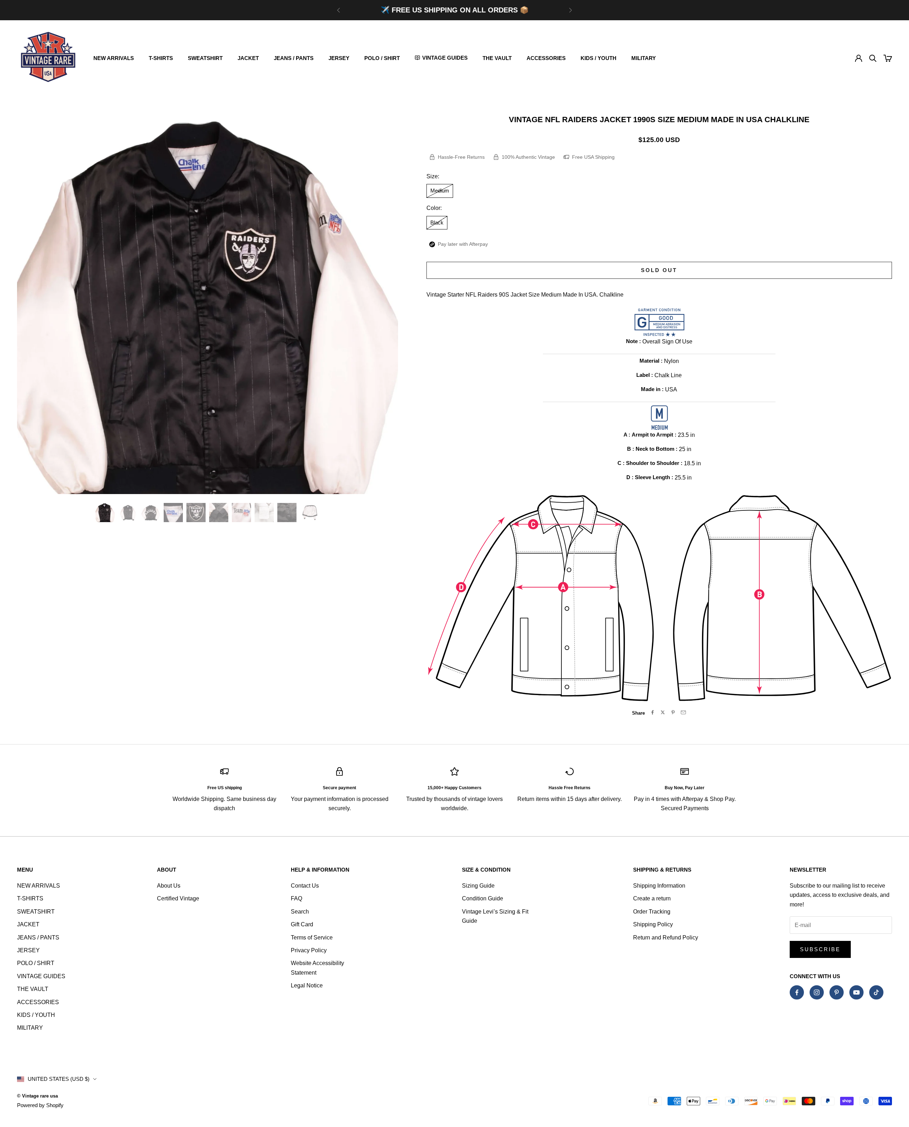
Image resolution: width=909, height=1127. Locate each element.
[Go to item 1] (105, 512)
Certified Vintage (178, 898)
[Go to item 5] (196, 512)
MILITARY (643, 58)
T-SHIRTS (161, 58)
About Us (168, 886)
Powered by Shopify (40, 1105)
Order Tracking (651, 912)
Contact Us (305, 886)
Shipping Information (659, 886)
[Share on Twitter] (662, 712)
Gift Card (302, 924)
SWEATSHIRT (205, 58)
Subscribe (820, 949)
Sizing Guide (478, 886)
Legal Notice (307, 985)
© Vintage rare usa (37, 1096)
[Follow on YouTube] (856, 992)
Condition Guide (482, 898)
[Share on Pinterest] (673, 712)
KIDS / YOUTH (598, 58)
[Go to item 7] (241, 512)
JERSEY (338, 58)
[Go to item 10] (310, 512)
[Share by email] (683, 712)
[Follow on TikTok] (876, 992)
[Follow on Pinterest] (836, 992)
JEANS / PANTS (294, 58)
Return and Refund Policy (665, 937)
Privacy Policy (309, 950)
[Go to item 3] (150, 512)
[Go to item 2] (128, 512)
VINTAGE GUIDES (41, 976)
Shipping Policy (653, 924)
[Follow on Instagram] (817, 992)
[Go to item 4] (173, 512)
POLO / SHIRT (382, 58)
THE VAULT (497, 58)
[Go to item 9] (287, 512)
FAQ (296, 898)
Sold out (659, 270)
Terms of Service (312, 937)
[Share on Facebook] (652, 712)
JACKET (248, 58)
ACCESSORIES (546, 58)
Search (300, 912)
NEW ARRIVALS (113, 58)
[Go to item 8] (264, 512)
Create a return (652, 898)
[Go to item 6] (219, 512)
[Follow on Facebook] (797, 992)
